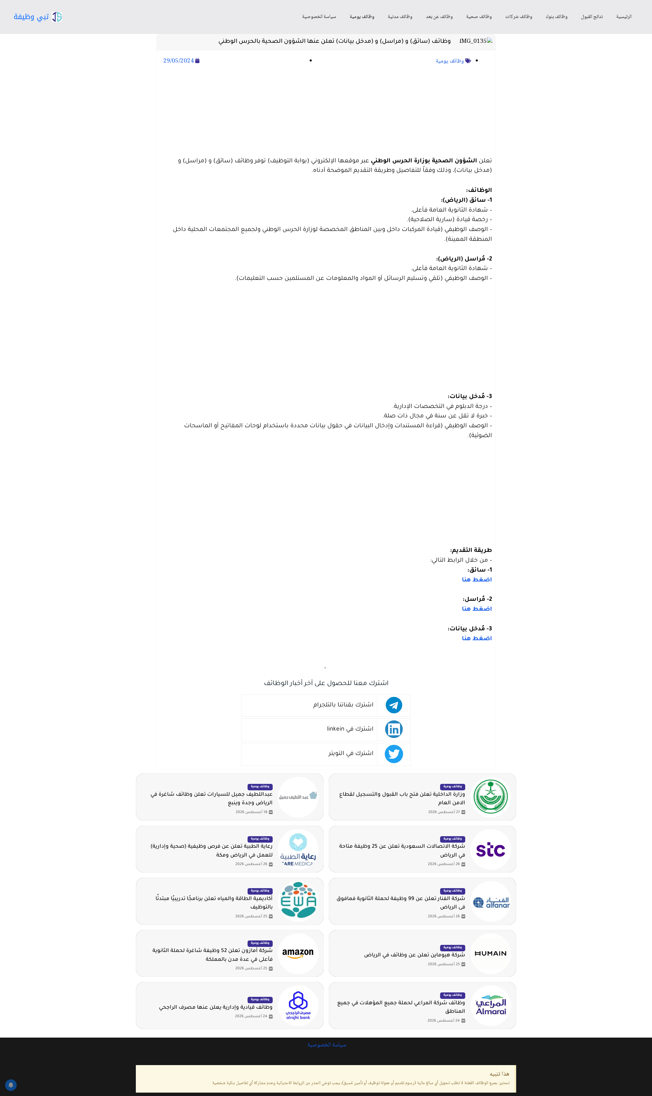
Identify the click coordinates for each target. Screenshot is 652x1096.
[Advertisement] (326, 112)
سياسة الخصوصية (319, 17)
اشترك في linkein (350, 729)
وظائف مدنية (400, 17)
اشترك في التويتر (351, 754)
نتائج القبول (592, 17)
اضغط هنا (477, 580)
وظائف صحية (479, 17)
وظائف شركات (518, 17)
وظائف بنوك (556, 17)
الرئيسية (624, 17)
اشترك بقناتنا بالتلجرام (343, 705)
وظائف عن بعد (439, 17)
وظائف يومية (362, 17)
